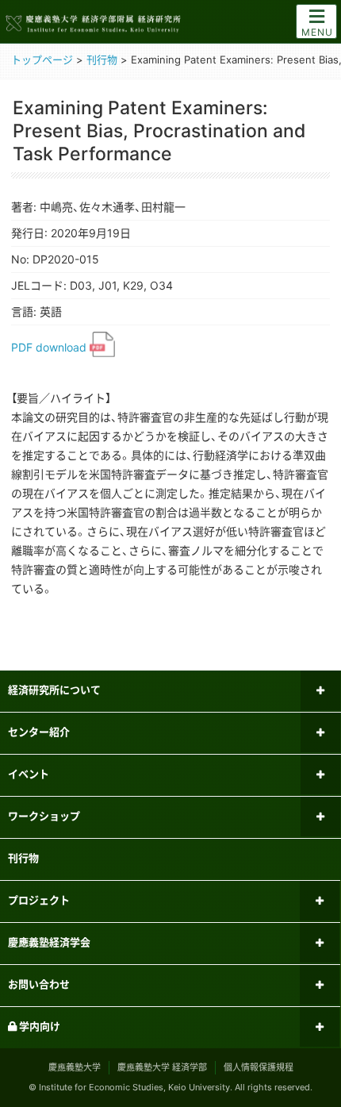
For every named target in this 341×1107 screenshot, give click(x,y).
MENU (317, 32)
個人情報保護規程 (258, 1067)
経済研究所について (54, 689)
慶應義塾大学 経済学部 (162, 1067)
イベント (28, 773)
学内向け (38, 1026)
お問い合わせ (39, 984)
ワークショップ (44, 815)
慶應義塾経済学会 (49, 942)
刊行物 (23, 857)
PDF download (50, 347)
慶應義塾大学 (74, 1067)
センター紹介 (39, 731)
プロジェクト (39, 900)
